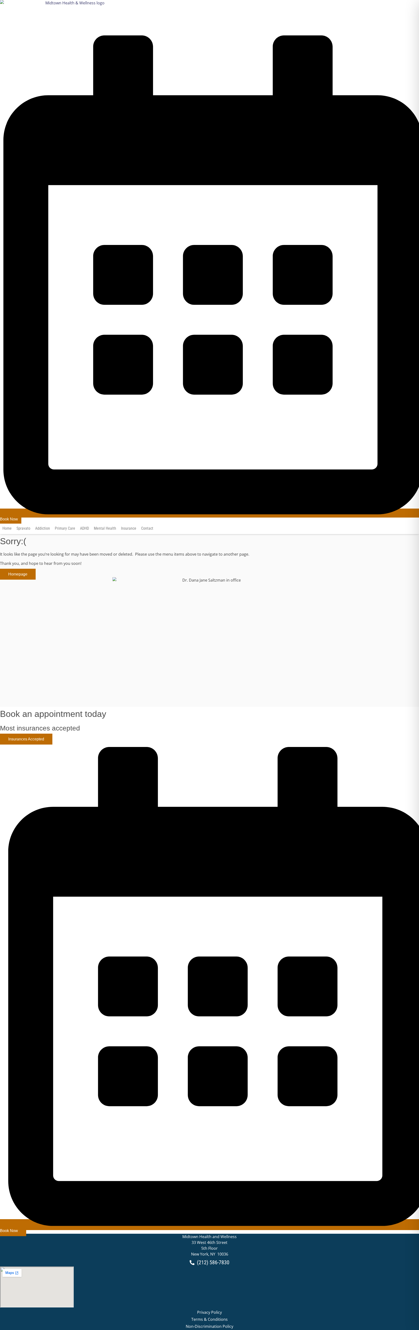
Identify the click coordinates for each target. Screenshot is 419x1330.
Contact (147, 528)
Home (7, 528)
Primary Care (65, 528)
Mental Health (105, 528)
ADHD (84, 528)
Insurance (128, 528)
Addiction (42, 528)
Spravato (23, 528)
